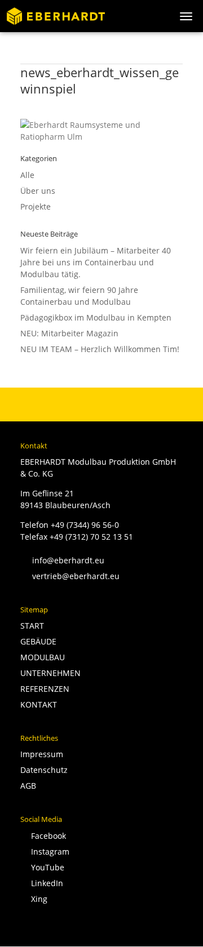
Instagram (48, 851)
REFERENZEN (44, 688)
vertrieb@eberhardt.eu (70, 576)
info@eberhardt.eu (62, 560)
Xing (37, 898)
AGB (28, 785)
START (32, 625)
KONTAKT (38, 704)
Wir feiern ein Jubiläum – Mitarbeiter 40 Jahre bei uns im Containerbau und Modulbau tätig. (95, 262)
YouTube (45, 867)
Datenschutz (44, 769)
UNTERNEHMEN (50, 673)
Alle (27, 175)
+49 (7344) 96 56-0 (85, 524)
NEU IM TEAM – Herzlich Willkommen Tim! (99, 349)
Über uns (37, 190)
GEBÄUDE (38, 641)
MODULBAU (42, 657)
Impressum (41, 754)
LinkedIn (45, 883)
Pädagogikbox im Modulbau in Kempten (95, 317)
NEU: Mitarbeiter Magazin (69, 333)
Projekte (35, 206)
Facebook (46, 835)
